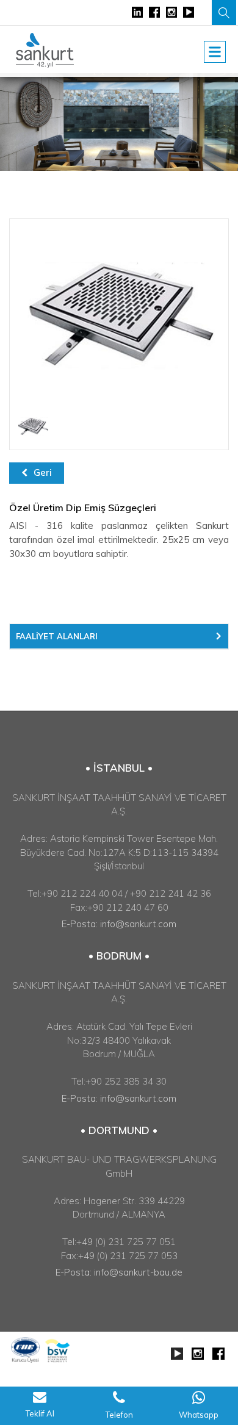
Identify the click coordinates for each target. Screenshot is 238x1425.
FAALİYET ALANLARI (57, 636)
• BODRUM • (119, 955)
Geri (43, 472)
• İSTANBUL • (119, 767)
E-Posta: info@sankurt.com (119, 924)
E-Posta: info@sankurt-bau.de (119, 1272)
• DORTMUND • (119, 1130)
